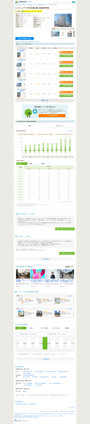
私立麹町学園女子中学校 (27, 371)
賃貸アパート (38, 413)
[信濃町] (61, 343)
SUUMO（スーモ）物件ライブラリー (24, 2)
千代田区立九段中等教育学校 (28, 375)
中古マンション (58, 413)
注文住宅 (16, 415)
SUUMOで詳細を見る (66, 55)
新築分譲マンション (52, 413)
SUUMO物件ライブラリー (32, 4)
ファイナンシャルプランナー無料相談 (56, 415)
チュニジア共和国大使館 (27, 383)
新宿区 (43, 4)
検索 (74, 2)
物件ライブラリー (46, 415)
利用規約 (56, 411)
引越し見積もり (36, 415)
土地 (72, 413)
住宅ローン (41, 415)
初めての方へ (43, 411)
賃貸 (38, 11)
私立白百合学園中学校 (39, 371)
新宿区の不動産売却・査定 (24, 38)
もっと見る (70, 295)
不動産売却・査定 (27, 415)
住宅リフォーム (20, 415)
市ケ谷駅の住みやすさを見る (66, 253)
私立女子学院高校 (26, 376)
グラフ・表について (70, 130)
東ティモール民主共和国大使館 (55, 383)
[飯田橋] (37, 343)
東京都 (39, 4)
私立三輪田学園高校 (63, 376)
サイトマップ (50, 411)
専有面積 (19, 163)
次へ (74, 343)
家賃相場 (47, 413)
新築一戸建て (64, 413)
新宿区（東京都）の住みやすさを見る (65, 228)
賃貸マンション (32, 413)
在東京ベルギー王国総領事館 (40, 383)
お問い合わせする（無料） (66, 52)
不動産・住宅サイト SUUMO (20, 4)
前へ (16, 343)
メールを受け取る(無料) (52, 115)
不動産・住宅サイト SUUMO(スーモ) (21, 413)
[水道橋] (29, 343)
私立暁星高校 (35, 376)
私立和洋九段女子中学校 (51, 371)
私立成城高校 (54, 376)
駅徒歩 (43, 163)
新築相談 (31, 415)
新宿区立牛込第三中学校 (63, 371)
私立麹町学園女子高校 (44, 376)
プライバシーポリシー (63, 411)
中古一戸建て (69, 413)
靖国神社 (24, 391)
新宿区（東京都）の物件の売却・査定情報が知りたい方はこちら (27, 41)
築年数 (31, 163)
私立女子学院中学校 (27, 373)
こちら (59, 354)
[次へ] (74, 301)
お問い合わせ (72, 411)
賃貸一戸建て (43, 413)
